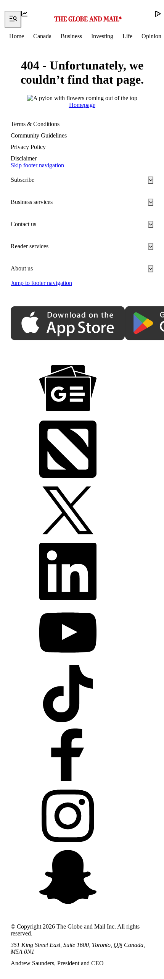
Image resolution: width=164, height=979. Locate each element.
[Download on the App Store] (68, 324)
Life (127, 36)
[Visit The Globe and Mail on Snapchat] (68, 877)
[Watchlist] (29, 19)
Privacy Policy (28, 147)
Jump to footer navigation (41, 283)
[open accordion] (150, 180)
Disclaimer (24, 158)
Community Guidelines (39, 135)
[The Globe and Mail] (88, 19)
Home (16, 36)
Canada (42, 36)
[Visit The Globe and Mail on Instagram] (68, 816)
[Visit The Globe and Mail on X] (68, 511)
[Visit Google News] (68, 388)
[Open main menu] (13, 19)
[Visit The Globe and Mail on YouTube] (68, 633)
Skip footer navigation (37, 165)
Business (71, 36)
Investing (102, 36)
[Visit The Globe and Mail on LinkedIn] (68, 572)
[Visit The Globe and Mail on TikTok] (68, 694)
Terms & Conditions (35, 124)
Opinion (151, 36)
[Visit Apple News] (68, 450)
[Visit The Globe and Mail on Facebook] (68, 755)
